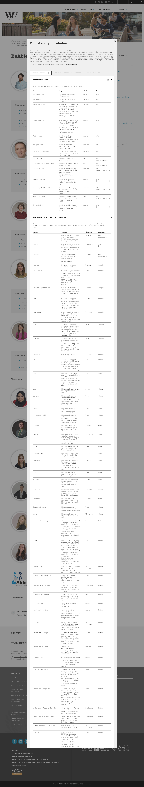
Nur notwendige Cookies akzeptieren (67, 73)
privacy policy (71, 64)
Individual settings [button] (38, 73)
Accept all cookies (93, 73)
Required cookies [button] (40, 79)
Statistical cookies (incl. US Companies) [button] (49, 217)
